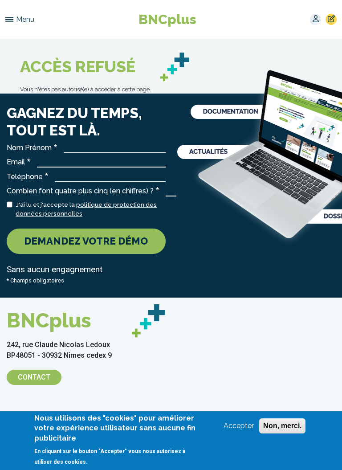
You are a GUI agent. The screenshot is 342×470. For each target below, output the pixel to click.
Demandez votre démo (86, 241)
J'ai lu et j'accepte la (86, 209)
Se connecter (315, 19)
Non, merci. (282, 425)
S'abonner (331, 19)
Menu (25, 19)
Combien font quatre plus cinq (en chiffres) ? (80, 191)
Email (16, 162)
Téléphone (25, 176)
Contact (34, 377)
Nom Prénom (29, 147)
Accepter (239, 425)
